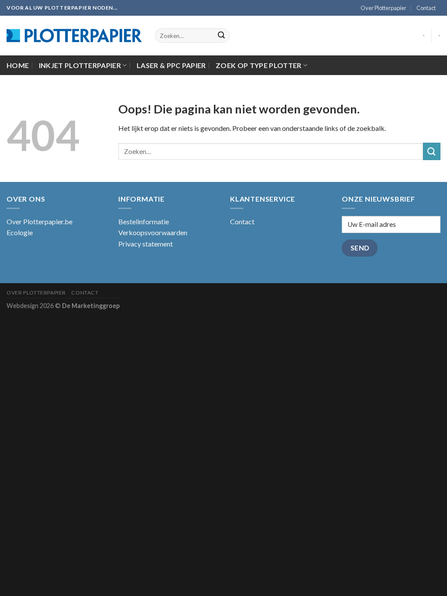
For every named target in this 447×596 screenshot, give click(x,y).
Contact (426, 7)
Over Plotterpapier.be (39, 221)
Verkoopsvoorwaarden (152, 232)
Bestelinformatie (143, 221)
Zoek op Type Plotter (258, 65)
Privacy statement (145, 244)
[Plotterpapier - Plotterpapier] (74, 36)
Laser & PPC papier (171, 65)
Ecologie (20, 232)
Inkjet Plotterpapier (80, 65)
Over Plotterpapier (383, 7)
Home (18, 65)
